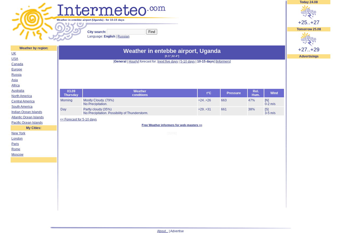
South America (22, 107)
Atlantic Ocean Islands (27, 117)
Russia (16, 75)
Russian (123, 36)
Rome (15, 149)
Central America (23, 101)
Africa (15, 85)
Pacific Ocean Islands (27, 122)
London (17, 138)
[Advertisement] (308, 138)
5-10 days (187, 61)
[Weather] (34, 41)
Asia (14, 80)
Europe (16, 69)
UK (13, 53)
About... (162, 231)
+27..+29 (308, 49)
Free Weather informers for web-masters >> (172, 125)
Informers (223, 61)
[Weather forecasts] (119, 17)
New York (18, 133)
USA (14, 59)
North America (21, 96)
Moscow (17, 154)
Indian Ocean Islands (26, 112)
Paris (15, 144)
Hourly (133, 61)
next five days (168, 61)
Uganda (210, 51)
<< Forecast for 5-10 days (78, 119)
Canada (17, 64)
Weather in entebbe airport (159, 51)
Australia (17, 91)
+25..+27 (308, 22)
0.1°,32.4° (172, 56)
